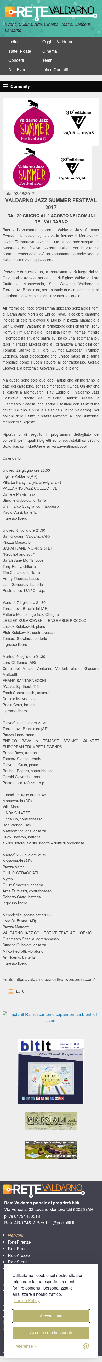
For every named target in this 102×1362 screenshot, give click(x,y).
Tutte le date (19, 51)
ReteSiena (18, 1262)
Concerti (16, 60)
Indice (14, 42)
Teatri (47, 60)
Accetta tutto (51, 1316)
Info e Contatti (55, 69)
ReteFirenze (19, 1242)
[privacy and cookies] (86, 1346)
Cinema (49, 51)
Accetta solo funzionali (51, 1332)
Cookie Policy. (27, 1300)
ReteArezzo (19, 1255)
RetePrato (17, 1248)
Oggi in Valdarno (57, 42)
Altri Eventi (18, 69)
